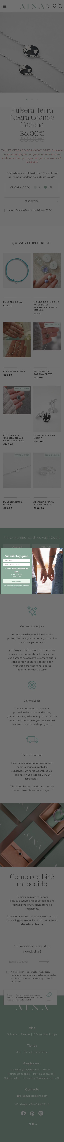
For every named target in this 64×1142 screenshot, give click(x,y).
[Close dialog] (61, 549)
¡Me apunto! (16, 581)
